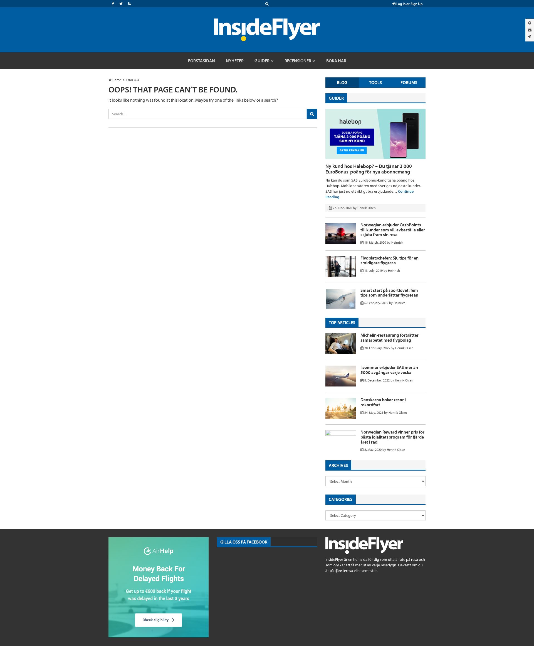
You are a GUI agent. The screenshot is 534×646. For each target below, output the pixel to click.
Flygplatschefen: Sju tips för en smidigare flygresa (389, 260)
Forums (408, 82)
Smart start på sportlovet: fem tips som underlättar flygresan (389, 292)
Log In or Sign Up (409, 3)
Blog (342, 82)
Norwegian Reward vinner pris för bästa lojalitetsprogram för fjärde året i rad (392, 436)
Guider (336, 98)
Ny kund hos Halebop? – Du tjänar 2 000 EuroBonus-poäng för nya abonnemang (368, 169)
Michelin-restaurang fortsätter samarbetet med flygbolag (389, 337)
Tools (375, 82)
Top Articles (342, 322)
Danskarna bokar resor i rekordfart (383, 402)
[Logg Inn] (529, 36)
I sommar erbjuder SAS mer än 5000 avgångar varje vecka (389, 369)
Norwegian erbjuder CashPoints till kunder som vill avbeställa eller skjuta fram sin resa (392, 229)
